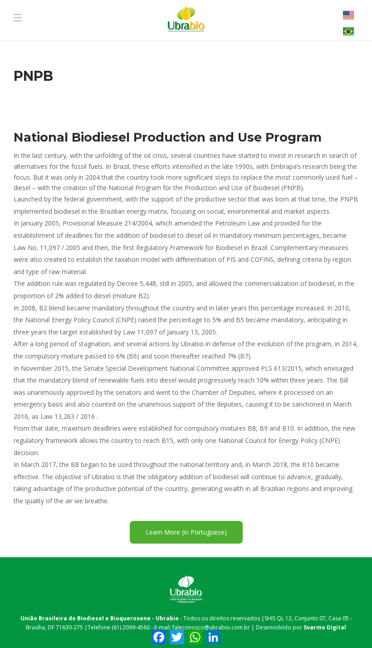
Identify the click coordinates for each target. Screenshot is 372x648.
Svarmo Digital (324, 627)
